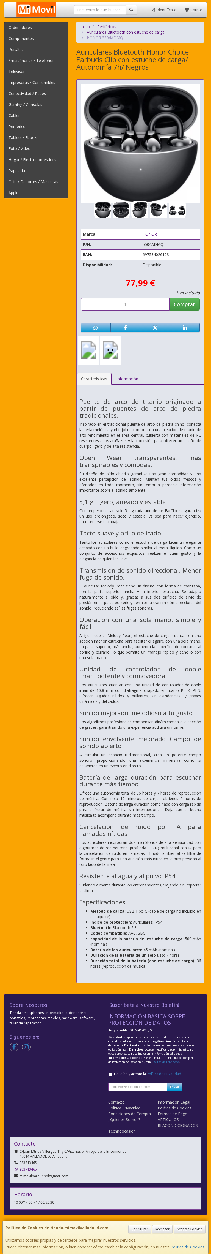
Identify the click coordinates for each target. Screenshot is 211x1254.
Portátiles (17, 49)
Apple (13, 192)
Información (127, 378)
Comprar (184, 304)
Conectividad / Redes (27, 93)
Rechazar (162, 1229)
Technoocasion (122, 1131)
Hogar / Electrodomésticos (32, 159)
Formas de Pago (172, 1113)
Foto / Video (19, 148)
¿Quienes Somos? (124, 1119)
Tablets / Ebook (23, 137)
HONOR (150, 234)
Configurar (139, 1229)
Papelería (17, 170)
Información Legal (174, 1102)
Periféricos (18, 126)
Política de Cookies (187, 1247)
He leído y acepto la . (148, 1073)
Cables (14, 115)
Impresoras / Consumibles (32, 82)
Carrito (195, 9)
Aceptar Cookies (189, 1229)
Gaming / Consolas (25, 104)
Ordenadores (20, 27)
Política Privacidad (124, 1108)
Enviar (174, 1086)
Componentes (21, 38)
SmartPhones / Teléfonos (31, 60)
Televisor (17, 71)
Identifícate (166, 9)
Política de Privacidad (165, 1062)
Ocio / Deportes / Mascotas (33, 181)
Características (94, 378)
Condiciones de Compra (129, 1113)
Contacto (116, 1102)
